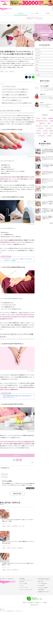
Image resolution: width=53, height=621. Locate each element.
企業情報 (24, 602)
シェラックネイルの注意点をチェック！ (12, 100)
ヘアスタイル (40, 128)
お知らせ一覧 (40, 581)
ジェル (6, 71)
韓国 (49, 123)
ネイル (5, 69)
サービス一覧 (2, 611)
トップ (6, 13)
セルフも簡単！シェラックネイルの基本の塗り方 (14, 94)
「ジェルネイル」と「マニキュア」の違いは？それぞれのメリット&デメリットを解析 (17, 259)
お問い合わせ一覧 (10, 611)
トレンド (14, 547)
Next (32, 462)
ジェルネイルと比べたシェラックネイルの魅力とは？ (15, 89)
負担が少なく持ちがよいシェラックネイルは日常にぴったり (17, 103)
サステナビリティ (19, 611)
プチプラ (38, 130)
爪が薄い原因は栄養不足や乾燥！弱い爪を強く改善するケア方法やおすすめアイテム (17, 396)
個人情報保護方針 (30, 602)
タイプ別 (49, 135)
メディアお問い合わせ (42, 583)
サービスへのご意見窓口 (43, 587)
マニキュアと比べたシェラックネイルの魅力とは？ (14, 92)
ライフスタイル (42, 135)
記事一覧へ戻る (17, 493)
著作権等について (38, 602)
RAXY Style (20, 13)
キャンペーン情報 (34, 13)
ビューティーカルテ (24, 587)
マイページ (22, 585)
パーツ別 (45, 130)
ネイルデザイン (15, 526)
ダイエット (38, 133)
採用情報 (45, 602)
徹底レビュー (42, 123)
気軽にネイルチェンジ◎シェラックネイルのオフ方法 (15, 97)
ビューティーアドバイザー (25, 589)
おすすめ (8, 526)
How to (2, 71)
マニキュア (11, 71)
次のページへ (17, 455)
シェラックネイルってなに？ (9, 86)
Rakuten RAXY (6, 9)
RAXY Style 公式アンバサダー (42, 120)
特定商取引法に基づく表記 (43, 591)
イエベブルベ (48, 128)
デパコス (45, 133)
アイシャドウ (38, 125)
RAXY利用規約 (41, 589)
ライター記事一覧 (30, 488)
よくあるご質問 (41, 585)
